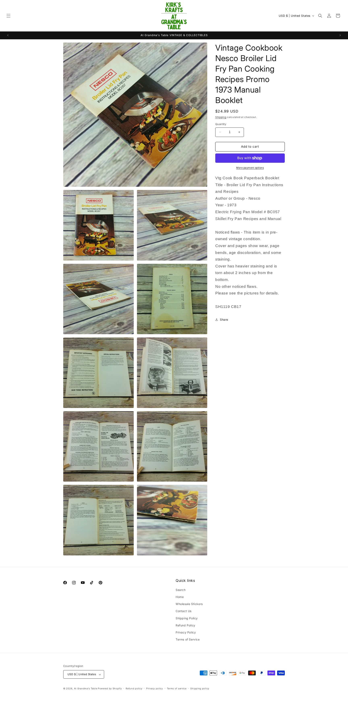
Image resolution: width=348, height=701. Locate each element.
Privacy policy (154, 688)
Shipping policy (199, 688)
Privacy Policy (186, 632)
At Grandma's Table (86, 688)
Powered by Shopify (110, 688)
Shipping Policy (187, 618)
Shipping (220, 117)
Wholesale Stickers (189, 604)
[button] (8, 15)
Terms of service (176, 688)
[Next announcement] (340, 35)
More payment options (250, 167)
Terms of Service (188, 639)
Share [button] (224, 319)
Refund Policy (185, 625)
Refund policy (134, 688)
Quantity (220, 124)
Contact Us (184, 611)
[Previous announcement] (7, 35)
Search (181, 589)
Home (180, 597)
